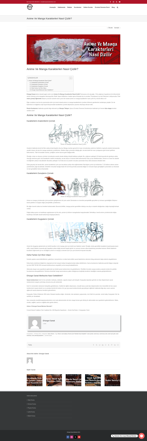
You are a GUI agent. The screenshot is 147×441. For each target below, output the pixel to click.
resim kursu (96, 333)
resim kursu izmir (103, 333)
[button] (117, 7)
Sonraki (116, 27)
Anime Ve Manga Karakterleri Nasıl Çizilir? (40, 80)
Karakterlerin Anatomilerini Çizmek (41, 82)
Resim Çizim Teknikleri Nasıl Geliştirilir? (77, 333)
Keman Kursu (32, 404)
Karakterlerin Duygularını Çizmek (40, 86)
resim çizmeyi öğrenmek (34, 98)
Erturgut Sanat (31, 94)
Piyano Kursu (32, 408)
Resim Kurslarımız (32, 108)
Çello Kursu (31, 412)
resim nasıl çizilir (111, 333)
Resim (52, 333)
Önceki (110, 27)
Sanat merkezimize (32, 280)
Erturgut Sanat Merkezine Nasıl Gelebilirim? (42, 90)
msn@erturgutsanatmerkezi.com (48, 1)
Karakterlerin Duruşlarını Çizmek (40, 84)
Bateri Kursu (31, 416)
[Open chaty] (142, 436)
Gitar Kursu (31, 400)
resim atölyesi (64, 333)
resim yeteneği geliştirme (37, 335)
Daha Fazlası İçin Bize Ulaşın (39, 88)
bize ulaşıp (108, 108)
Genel (49, 333)
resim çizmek (90, 333)
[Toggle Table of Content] (70, 78)
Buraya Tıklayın (64, 108)
